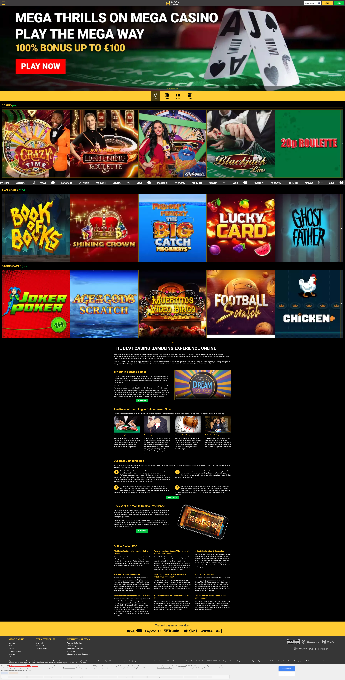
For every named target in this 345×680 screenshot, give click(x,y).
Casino (167, 99)
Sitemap (12, 654)
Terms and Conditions (75, 649)
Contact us (12, 649)
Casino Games (41, 649)
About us (12, 643)
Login (327, 3)
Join (339, 3)
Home (155, 99)
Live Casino (40, 643)
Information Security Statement (78, 654)
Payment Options (15, 651)
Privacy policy (72, 651)
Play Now (142, 401)
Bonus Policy (71, 646)
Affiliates (12, 657)
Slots (178, 99)
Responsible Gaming (74, 643)
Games (189, 99)
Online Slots (40, 646)
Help (10, 646)
